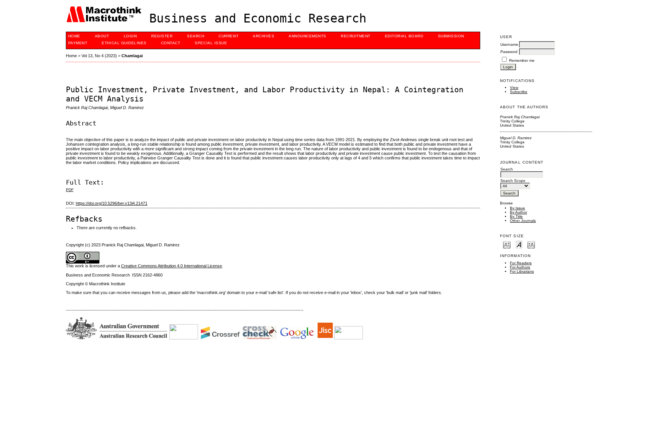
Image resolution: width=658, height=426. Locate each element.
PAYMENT (78, 43)
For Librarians (522, 271)
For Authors (520, 267)
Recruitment (356, 36)
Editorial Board (404, 36)
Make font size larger (531, 244)
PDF (69, 190)
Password (508, 52)
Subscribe (518, 92)
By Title (516, 216)
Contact (170, 43)
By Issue (517, 208)
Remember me (522, 60)
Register (161, 36)
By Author (518, 212)
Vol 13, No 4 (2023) (99, 55)
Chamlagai (132, 55)
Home (74, 36)
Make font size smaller (507, 244)
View (514, 87)
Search (195, 36)
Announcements (307, 36)
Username (509, 44)
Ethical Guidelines (124, 43)
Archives (263, 36)
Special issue (211, 43)
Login (130, 36)
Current (228, 36)
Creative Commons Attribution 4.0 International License (171, 266)
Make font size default (519, 244)
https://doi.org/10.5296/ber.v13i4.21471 (111, 203)
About (102, 36)
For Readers (521, 263)
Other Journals (523, 221)
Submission (451, 36)
